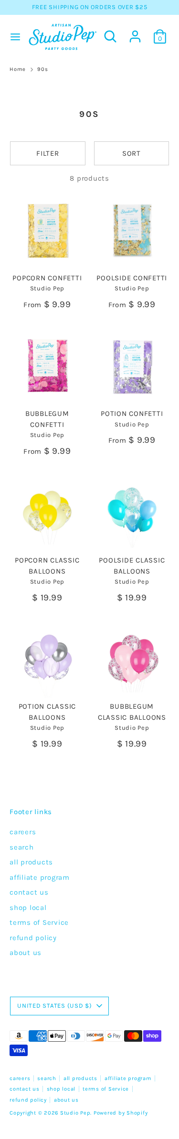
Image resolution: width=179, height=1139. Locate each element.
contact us (29, 892)
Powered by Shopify (121, 1113)
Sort (131, 153)
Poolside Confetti (131, 278)
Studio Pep (75, 1113)
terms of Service (39, 922)
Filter (47, 153)
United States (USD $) (54, 1005)
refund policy (33, 937)
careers (23, 832)
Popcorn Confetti (47, 278)
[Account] (135, 32)
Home (18, 69)
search (22, 847)
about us (26, 952)
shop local (28, 907)
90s (42, 69)
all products (31, 862)
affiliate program (40, 877)
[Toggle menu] (13, 36)
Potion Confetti (132, 413)
